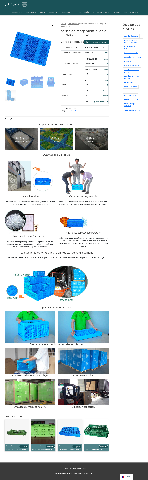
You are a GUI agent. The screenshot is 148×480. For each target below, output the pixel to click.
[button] (53, 26)
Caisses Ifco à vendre (131, 53)
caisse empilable (129, 91)
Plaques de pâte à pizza (131, 66)
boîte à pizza (128, 61)
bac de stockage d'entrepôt (129, 105)
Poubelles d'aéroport (131, 36)
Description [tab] (10, 119)
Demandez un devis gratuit (96, 42)
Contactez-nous (103, 12)
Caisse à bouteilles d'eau (132, 110)
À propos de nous (120, 12)
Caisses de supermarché (35, 12)
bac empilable (128, 82)
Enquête (24, 447)
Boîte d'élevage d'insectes (132, 57)
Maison (63, 24)
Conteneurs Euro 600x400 (129, 47)
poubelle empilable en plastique (131, 77)
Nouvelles (134, 12)
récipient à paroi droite (131, 100)
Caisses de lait (67, 12)
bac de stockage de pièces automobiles (130, 41)
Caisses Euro (54, 12)
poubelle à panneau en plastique (131, 71)
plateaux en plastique (85, 12)
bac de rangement (130, 95)
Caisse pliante (17, 12)
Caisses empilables (130, 87)
